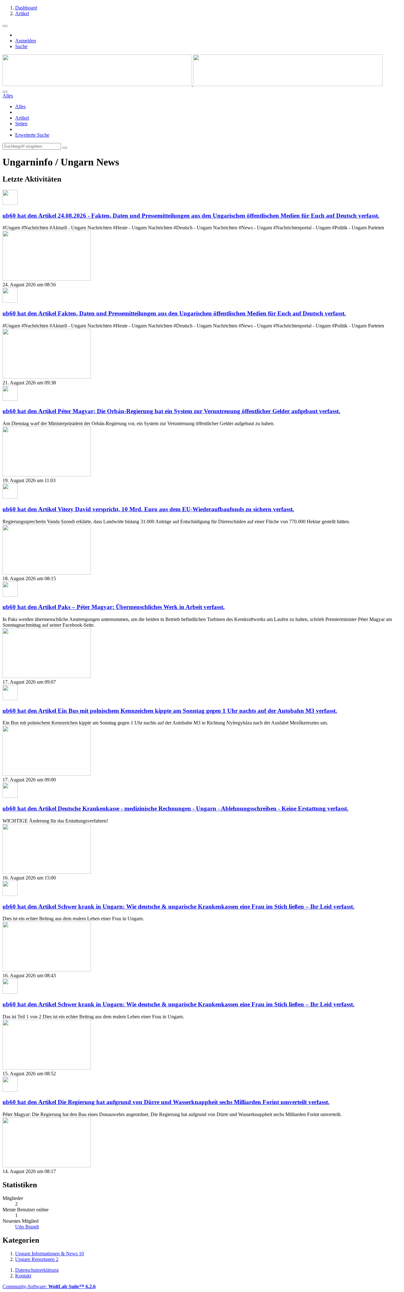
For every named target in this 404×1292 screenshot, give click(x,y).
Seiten (21, 123)
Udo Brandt (27, 1226)
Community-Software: (49, 1286)
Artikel (22, 118)
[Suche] (5, 92)
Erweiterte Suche (32, 135)
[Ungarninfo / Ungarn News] (193, 84)
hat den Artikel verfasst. (191, 215)
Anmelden (25, 40)
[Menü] (5, 26)
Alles (20, 106)
